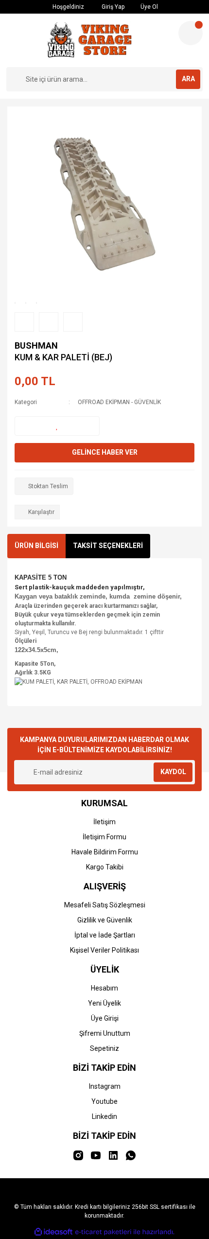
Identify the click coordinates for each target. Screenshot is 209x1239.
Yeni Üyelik (104, 1003)
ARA (188, 79)
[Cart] (190, 33)
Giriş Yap (112, 6)
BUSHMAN (36, 345)
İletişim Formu (104, 837)
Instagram (105, 1086)
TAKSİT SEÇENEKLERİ (108, 545)
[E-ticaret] (103, 1232)
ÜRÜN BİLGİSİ (36, 545)
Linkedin (104, 1116)
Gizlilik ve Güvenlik (104, 920)
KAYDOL (173, 772)
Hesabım (104, 988)
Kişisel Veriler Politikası (104, 950)
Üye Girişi (105, 1018)
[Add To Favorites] (57, 426)
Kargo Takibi (104, 867)
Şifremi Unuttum (104, 1033)
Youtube (104, 1101)
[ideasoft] (53, 1232)
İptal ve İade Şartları (104, 935)
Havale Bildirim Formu (104, 852)
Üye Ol (148, 6)
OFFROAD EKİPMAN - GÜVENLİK (119, 402)
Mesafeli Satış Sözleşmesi (104, 905)
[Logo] (88, 40)
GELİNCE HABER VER (105, 452)
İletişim (104, 822)
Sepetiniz (104, 1048)
